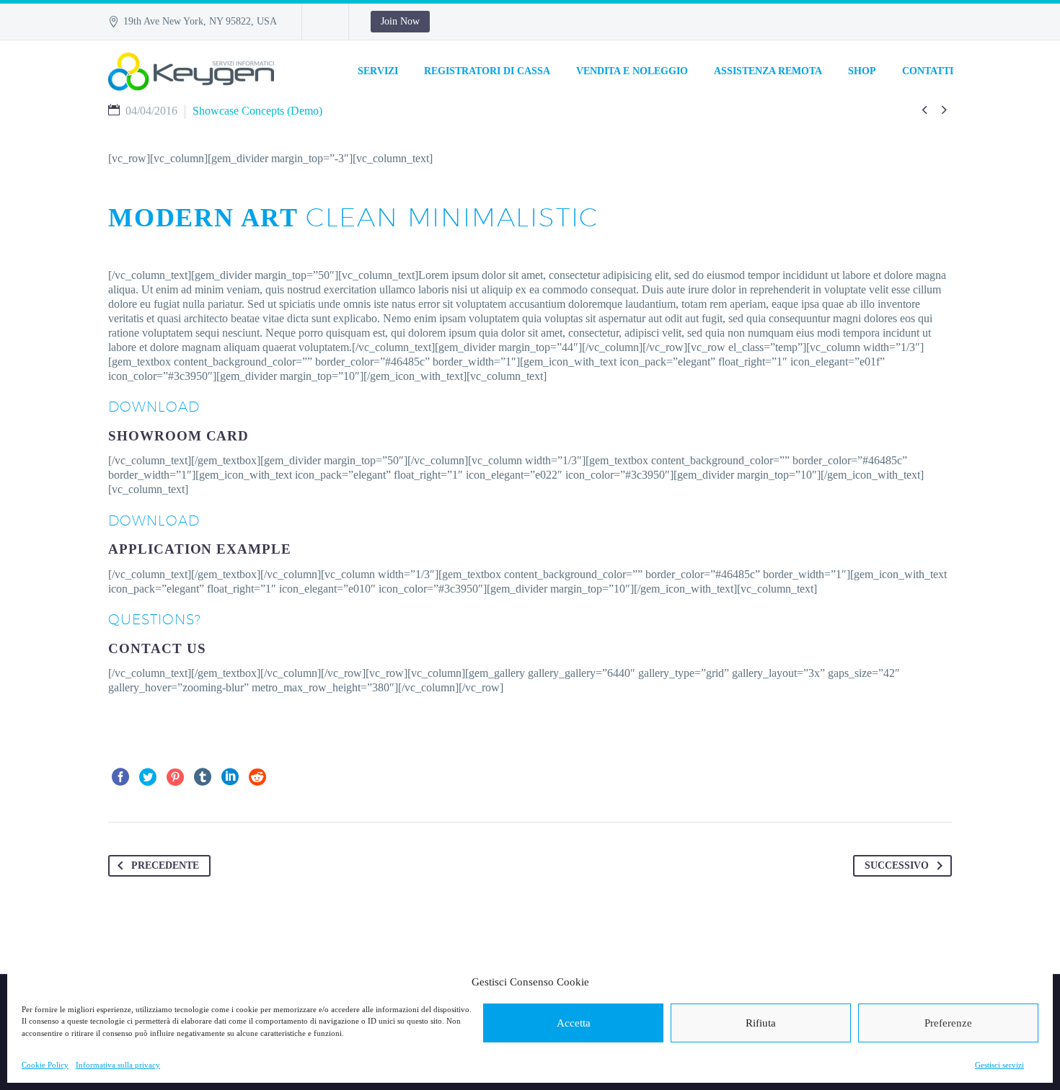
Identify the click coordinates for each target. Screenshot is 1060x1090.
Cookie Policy (45, 1064)
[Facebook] (120, 777)
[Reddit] (257, 777)
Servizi (378, 71)
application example (199, 549)
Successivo (897, 865)
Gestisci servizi (999, 1064)
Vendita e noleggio (632, 71)
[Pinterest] (175, 777)
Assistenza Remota (768, 71)
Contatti (927, 71)
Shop (862, 71)
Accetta (574, 1023)
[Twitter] (147, 777)
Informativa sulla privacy (118, 1064)
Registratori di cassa (487, 71)
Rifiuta (761, 1023)
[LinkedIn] (230, 777)
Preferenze (948, 1023)
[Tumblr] (202, 777)
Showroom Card (178, 435)
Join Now (400, 21)
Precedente (165, 865)
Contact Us (157, 648)
